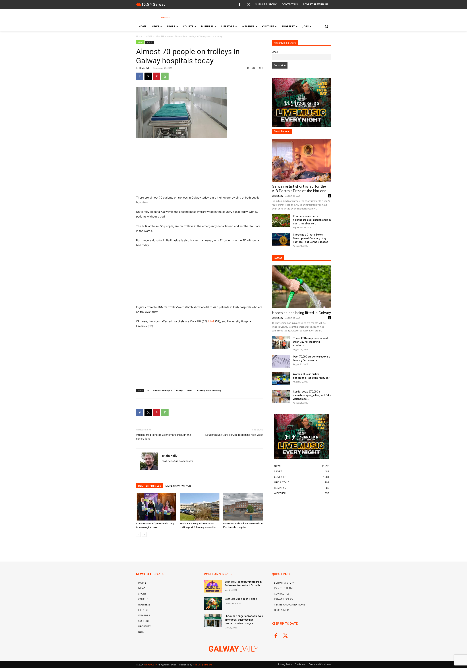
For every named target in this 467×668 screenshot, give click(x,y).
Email (275, 51)
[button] (326, 26)
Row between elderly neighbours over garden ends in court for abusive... (312, 220)
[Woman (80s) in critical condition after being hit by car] (281, 378)
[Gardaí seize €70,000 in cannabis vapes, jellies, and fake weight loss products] (281, 396)
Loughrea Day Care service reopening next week (234, 434)
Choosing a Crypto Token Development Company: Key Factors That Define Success (310, 238)
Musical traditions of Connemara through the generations (163, 436)
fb (148, 390)
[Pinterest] (156, 76)
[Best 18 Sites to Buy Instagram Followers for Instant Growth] (213, 586)
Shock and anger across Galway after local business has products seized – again (244, 620)
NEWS (149, 36)
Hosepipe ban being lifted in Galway (301, 313)
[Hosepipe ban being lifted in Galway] (301, 286)
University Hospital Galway (208, 390)
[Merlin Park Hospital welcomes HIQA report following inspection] (199, 507)
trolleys (179, 390)
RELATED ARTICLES (149, 485)
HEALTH (159, 36)
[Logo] (165, 17)
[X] (248, 5)
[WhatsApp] (165, 76)
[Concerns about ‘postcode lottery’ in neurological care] (156, 507)
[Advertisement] (199, 168)
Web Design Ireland (202, 664)
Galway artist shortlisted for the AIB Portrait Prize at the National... (301, 188)
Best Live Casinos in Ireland (241, 598)
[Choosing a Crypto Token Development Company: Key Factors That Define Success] (281, 239)
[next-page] (144, 534)
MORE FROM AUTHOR (178, 485)
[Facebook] (239, 5)
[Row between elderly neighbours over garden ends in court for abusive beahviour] (281, 220)
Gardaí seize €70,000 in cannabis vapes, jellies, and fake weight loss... (312, 395)
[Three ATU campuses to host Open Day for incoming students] (281, 342)
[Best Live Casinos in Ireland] (213, 603)
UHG (211, 321)
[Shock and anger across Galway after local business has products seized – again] (213, 620)
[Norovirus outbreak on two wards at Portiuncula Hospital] (243, 507)
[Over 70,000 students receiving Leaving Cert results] (281, 361)
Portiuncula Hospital (162, 390)
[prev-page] (138, 534)
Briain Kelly (144, 68)
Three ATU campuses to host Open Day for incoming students (310, 342)
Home (139, 36)
